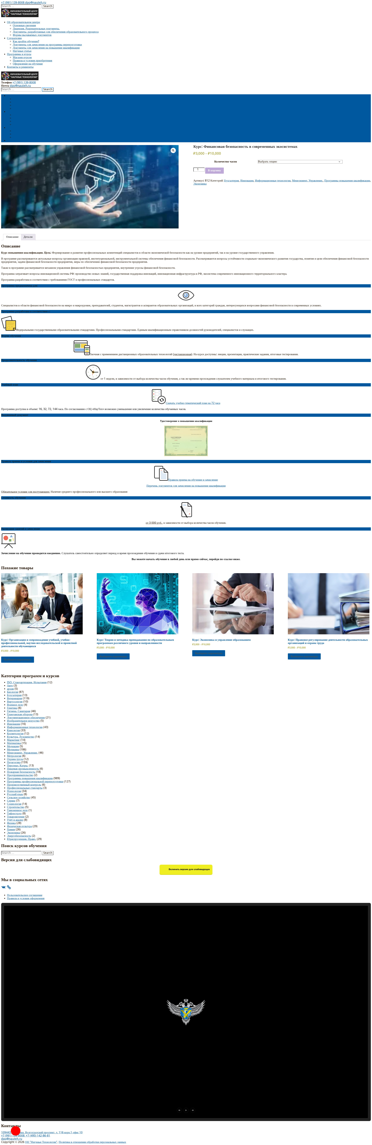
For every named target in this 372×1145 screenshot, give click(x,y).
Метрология (14, 756)
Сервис (11, 801)
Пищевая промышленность (23, 769)
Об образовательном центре (23, 22)
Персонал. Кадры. (17, 765)
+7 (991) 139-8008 (12, 3)
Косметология (15, 733)
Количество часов (225, 161)
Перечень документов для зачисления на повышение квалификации (186, 486)
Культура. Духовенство (20, 737)
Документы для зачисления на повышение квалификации (46, 48)
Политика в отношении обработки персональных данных (92, 1142)
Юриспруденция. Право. (21, 839)
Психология (14, 791)
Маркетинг (13, 740)
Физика (11, 823)
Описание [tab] (12, 237)
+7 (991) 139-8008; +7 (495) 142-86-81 (25, 1136)
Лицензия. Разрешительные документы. (36, 29)
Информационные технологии (273, 181)
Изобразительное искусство (23, 721)
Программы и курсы (19, 54)
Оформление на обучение (28, 64)
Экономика (199, 184)
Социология (14, 804)
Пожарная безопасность (21, 772)
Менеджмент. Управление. (307, 181)
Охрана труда (15, 759)
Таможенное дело (17, 810)
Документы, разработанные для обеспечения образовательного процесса (56, 32)
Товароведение (16, 817)
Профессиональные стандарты (25, 788)
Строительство (15, 807)
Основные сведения (24, 25)
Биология (12, 692)
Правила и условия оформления (25, 898)
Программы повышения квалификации (347, 181)
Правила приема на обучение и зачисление (193, 480)
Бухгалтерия (231, 181)
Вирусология (15, 702)
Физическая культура (19, 826)
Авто (10, 686)
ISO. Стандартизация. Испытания (27, 682)
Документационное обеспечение (26, 717)
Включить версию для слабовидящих (189, 869)
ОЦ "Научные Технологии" (41, 1142)
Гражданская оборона (20, 714)
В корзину (214, 170)
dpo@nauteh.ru (35, 3)
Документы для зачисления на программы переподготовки (47, 45)
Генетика (12, 708)
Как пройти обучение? (26, 41)
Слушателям (14, 38)
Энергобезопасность (19, 836)
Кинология (13, 730)
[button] (173, 150)
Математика (14, 743)
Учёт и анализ (15, 820)
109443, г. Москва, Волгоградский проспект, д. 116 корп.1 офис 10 (42, 1132)
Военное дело (15, 705)
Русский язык (15, 794)
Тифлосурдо (14, 813)
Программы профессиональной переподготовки (35, 781)
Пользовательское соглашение (24, 895)
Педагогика (13, 762)
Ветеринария (14, 698)
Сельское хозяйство (18, 797)
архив (10, 689)
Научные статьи (22, 51)
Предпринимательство (20, 775)
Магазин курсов (22, 57)
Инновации (247, 181)
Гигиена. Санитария (18, 711)
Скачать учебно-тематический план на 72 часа (193, 403)
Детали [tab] (28, 237)
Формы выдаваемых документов (32, 35)
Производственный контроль (24, 785)
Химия (11, 829)
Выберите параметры (17, 660)
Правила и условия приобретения (32, 60)
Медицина (13, 749)
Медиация (13, 746)
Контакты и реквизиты (20, 67)
